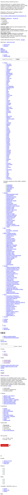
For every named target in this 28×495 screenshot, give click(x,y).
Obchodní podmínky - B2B (9, 401)
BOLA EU (5, 412)
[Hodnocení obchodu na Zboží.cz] (6, 446)
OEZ (4, 351)
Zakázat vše (9, 18)
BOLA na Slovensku (8, 411)
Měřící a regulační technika (9, 233)
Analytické (4, 21)
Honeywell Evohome (8, 415)
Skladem (5, 354)
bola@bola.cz (6, 462)
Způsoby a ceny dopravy (9, 395)
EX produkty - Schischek (9, 416)
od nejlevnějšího (7, 361)
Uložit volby (3, 24)
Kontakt (23, 39)
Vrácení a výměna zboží (8, 398)
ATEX (4, 294)
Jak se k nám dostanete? (8, 430)
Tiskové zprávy (6, 409)
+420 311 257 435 (10, 42)
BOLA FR (5, 413)
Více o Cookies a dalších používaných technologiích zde (13, 15)
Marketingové (5, 22)
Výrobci (5, 62)
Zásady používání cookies (9, 402)
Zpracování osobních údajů (9, 403)
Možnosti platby (7, 397)
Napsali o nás (6, 417)
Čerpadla (5, 265)
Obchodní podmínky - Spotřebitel (11, 399)
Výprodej (5, 316)
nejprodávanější (7, 360)
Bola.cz (7, 52)
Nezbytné (4, 20)
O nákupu (5, 319)
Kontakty (5, 321)
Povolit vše (15, 18)
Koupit (2, 372)
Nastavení (3, 18)
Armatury (5, 192)
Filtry (4, 228)
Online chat (6, 463)
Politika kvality (6, 420)
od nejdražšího (6, 362)
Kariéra (5, 419)
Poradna (5, 320)
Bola (10, 385)
